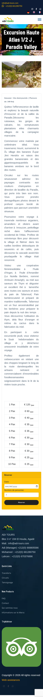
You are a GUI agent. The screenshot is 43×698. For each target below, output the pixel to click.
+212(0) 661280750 (13, 6)
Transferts (6, 573)
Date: (6, 481)
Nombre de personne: (14, 490)
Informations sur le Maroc (13, 612)
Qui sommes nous (10, 608)
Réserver (21, 502)
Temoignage (7, 582)
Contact (5, 603)
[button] (39, 19)
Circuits (5, 578)
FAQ (3, 598)
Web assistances (11, 680)
